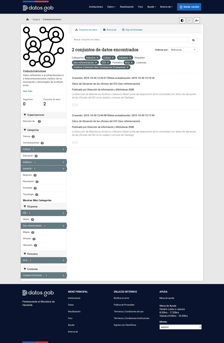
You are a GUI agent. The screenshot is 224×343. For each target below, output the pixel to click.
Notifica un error (121, 298)
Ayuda (71, 325)
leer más (27, 91)
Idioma (163, 321)
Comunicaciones (52, 19)
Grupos (36, 19)
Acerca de (111, 30)
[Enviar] (193, 40)
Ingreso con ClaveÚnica (125, 325)
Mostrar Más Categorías (37, 200)
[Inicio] (27, 19)
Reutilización (127, 6)
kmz (74, 105)
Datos (71, 305)
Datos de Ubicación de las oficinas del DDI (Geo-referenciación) (106, 83)
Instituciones (96, 6)
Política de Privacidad (124, 305)
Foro (140, 6)
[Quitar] (97, 58)
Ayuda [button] (150, 6)
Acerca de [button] (165, 6)
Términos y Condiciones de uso (129, 311)
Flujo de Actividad (133, 30)
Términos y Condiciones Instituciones (131, 318)
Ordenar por (161, 49)
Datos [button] (110, 6)
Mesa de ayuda (167, 298)
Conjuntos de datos (88, 30)
